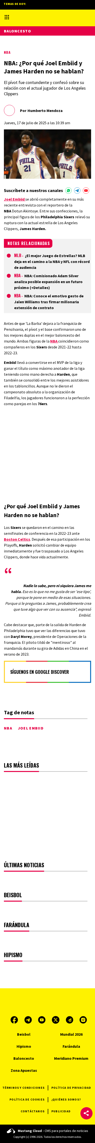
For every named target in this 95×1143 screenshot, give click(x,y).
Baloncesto (17, 30)
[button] (86, 1113)
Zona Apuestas (24, 1070)
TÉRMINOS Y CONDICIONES (23, 1087)
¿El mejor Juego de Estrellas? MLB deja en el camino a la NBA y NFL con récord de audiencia (52, 261)
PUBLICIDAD (61, 1111)
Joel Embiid (31, 728)
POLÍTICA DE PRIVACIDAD (71, 1087)
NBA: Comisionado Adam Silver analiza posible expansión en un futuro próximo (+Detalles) (48, 281)
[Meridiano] (42, 17)
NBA (7, 52)
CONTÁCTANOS (33, 1111)
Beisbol (23, 1034)
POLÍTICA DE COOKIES (27, 1099)
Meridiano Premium (71, 1058)
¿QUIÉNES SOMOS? (66, 1099)
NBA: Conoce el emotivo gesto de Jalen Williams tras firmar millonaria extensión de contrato (49, 301)
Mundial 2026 (71, 1034)
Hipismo (24, 1046)
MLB (17, 255)
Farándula (71, 1046)
